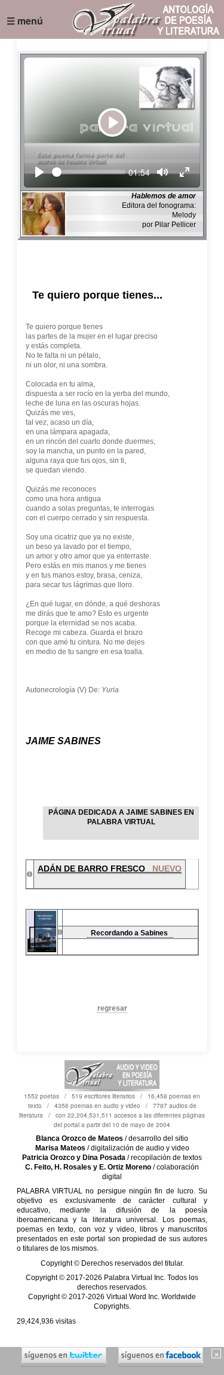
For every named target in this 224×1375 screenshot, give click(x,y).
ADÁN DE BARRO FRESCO (110, 868)
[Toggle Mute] (162, 172)
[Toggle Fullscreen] (184, 172)
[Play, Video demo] (39, 172)
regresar (112, 1008)
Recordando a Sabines (130, 933)
